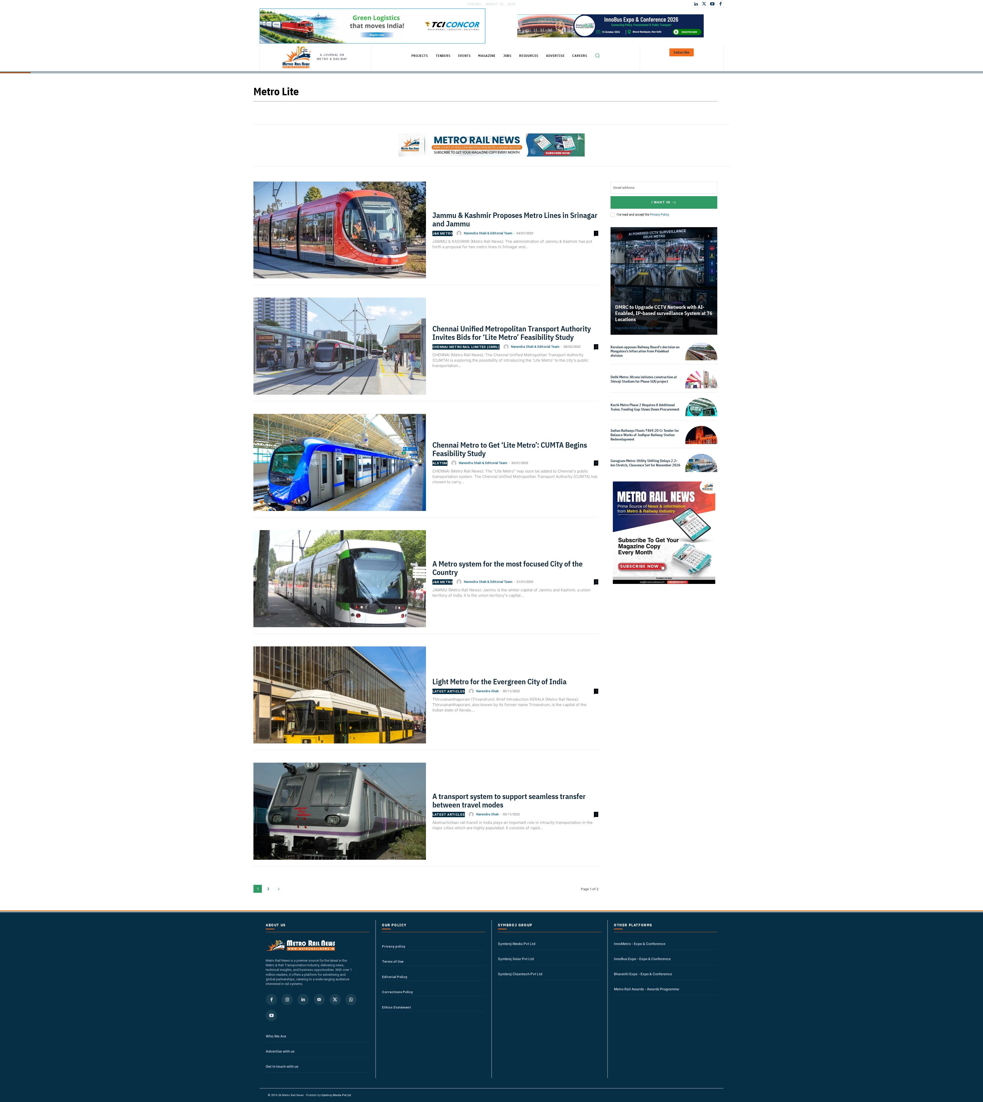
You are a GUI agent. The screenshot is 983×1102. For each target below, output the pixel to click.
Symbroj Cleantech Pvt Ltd (520, 974)
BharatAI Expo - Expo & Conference (643, 974)
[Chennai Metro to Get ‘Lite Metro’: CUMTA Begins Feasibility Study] (339, 465)
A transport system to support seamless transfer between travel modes (509, 800)
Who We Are (276, 1036)
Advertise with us (280, 1051)
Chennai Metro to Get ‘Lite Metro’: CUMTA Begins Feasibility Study (509, 449)
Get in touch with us (282, 1066)
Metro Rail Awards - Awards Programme (646, 989)
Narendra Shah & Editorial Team (488, 233)
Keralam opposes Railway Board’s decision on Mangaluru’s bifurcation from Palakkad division (645, 351)
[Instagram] (287, 999)
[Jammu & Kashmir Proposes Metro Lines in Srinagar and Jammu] (339, 233)
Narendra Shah (487, 691)
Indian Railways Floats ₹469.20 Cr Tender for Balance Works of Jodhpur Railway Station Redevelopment (645, 435)
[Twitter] (704, 4)
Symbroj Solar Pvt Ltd (516, 959)
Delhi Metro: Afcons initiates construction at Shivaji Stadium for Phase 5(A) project (644, 379)
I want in (660, 202)
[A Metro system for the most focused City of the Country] (339, 582)
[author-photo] (459, 233)
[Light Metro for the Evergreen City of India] (339, 698)
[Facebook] (720, 4)
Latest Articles (448, 691)
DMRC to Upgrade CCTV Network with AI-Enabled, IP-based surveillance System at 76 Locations (663, 313)
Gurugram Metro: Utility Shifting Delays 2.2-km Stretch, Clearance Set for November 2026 (645, 462)
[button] (597, 55)
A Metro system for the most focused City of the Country (507, 568)
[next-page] (278, 889)
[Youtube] (712, 4)
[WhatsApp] (351, 999)
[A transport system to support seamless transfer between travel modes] (339, 814)
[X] (335, 999)
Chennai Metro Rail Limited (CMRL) (466, 347)
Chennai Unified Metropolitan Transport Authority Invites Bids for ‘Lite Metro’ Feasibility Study (511, 332)
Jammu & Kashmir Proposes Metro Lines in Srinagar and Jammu (514, 219)
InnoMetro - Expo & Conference (639, 944)
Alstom (439, 463)
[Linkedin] (303, 999)
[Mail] (319, 999)
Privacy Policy (659, 214)
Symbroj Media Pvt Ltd (516, 944)
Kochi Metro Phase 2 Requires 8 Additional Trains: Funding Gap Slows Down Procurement (645, 407)
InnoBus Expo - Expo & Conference (642, 959)
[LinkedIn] (696, 4)
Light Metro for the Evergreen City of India (499, 681)
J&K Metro (442, 233)
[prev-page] (699, 236)
